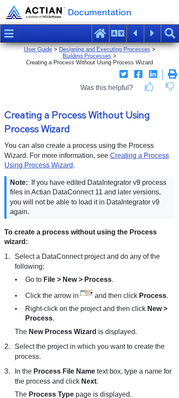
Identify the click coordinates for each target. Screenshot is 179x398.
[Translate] (117, 33)
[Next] (152, 33)
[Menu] (8, 33)
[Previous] (135, 33)
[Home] (100, 33)
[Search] (170, 33)
